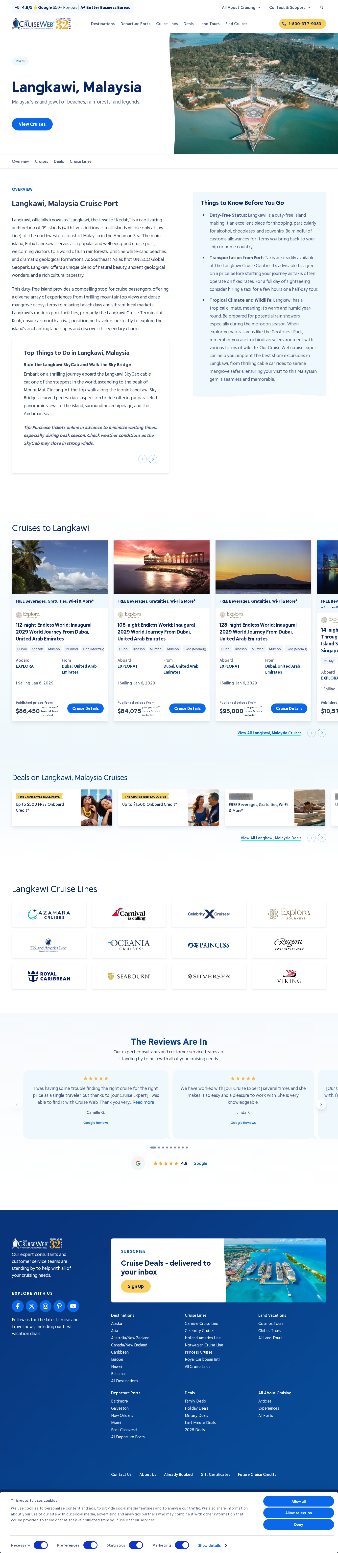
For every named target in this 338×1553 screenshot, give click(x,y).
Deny (298, 1524)
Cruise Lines (80, 161)
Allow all (298, 1501)
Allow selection (298, 1512)
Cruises (41, 161)
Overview (20, 161)
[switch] (90, 1545)
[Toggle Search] (321, 7)
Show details (209, 1545)
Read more (143, 1102)
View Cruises (32, 124)
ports (20, 61)
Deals (59, 161)
